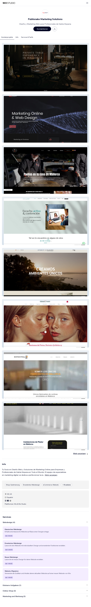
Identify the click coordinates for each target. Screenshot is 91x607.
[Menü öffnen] (87, 3)
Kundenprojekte (7, 37)
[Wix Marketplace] (9, 3)
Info (17, 37)
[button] (45, 67)
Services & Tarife (27, 37)
